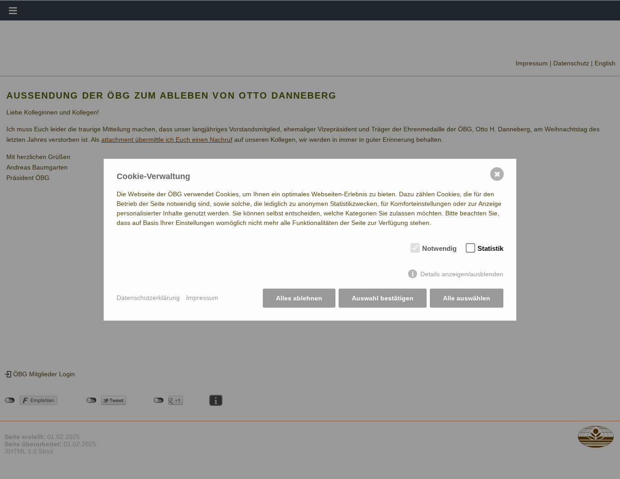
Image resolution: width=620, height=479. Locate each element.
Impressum (202, 297)
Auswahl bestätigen (382, 298)
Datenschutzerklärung (148, 297)
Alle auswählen (466, 298)
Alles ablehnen (299, 298)
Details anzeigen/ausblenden (461, 274)
